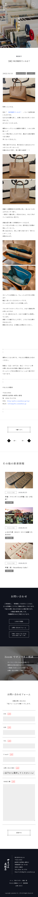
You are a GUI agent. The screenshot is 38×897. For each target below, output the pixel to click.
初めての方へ (17, 880)
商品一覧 (24, 880)
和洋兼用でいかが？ (15, 112)
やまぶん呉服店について (15, 883)
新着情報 (25, 883)
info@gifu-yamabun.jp (17, 404)
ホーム (11, 880)
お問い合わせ (18, 885)
